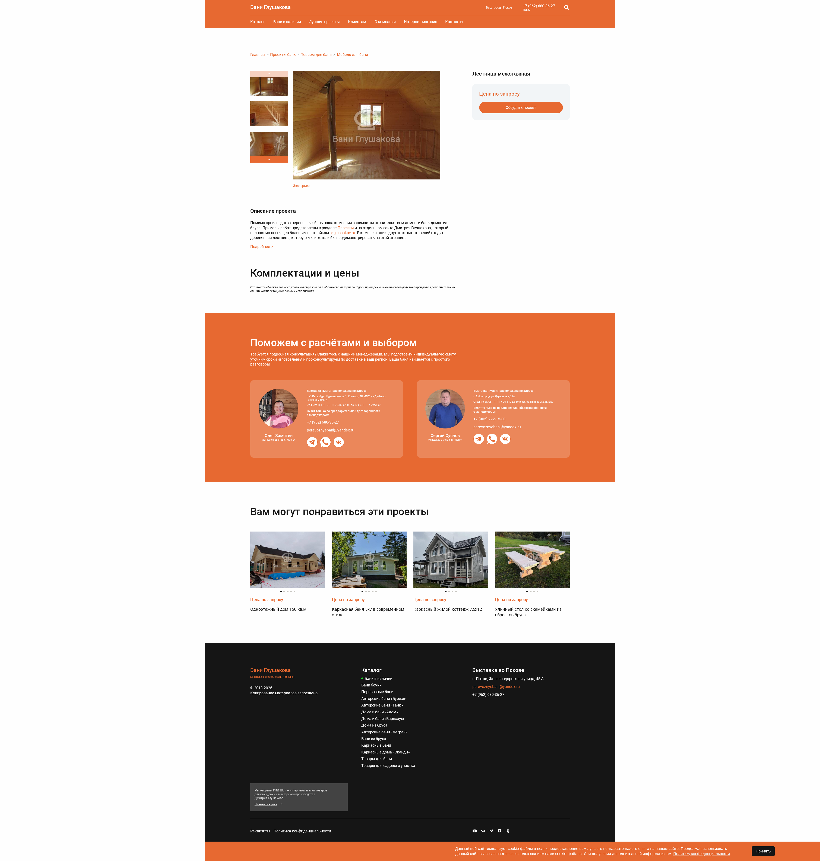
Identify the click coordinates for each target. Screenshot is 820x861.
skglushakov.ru (342, 232)
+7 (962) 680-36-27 (539, 6)
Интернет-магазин (420, 21)
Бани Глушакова (270, 7)
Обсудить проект (521, 107)
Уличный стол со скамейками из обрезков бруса (528, 612)
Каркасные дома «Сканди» (385, 752)
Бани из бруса (373, 738)
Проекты (346, 228)
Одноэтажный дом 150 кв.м (278, 609)
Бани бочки (371, 685)
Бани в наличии (287, 21)
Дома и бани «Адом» (379, 712)
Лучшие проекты (324, 21)
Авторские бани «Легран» (384, 732)
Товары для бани (376, 758)
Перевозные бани (377, 691)
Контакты (454, 21)
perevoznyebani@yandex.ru (330, 430)
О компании (385, 21)
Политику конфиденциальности (701, 854)
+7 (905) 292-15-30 (489, 419)
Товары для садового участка (388, 765)
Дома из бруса (374, 725)
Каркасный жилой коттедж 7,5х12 (447, 609)
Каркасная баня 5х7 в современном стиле (368, 612)
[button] (269, 159)
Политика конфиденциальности (302, 831)
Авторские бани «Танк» (382, 705)
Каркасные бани (376, 745)
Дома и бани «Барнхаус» (383, 718)
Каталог (257, 21)
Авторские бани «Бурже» (383, 698)
